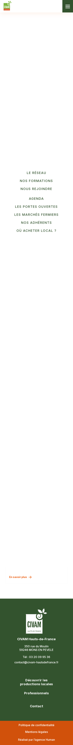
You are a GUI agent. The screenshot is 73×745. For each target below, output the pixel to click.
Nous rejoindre (36, 189)
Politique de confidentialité (36, 725)
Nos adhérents (36, 222)
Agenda (36, 198)
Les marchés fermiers (36, 214)
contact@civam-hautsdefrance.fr (36, 662)
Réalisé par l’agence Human (36, 739)
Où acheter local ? (36, 231)
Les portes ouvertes (36, 206)
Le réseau (36, 173)
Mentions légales (36, 731)
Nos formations (36, 181)
